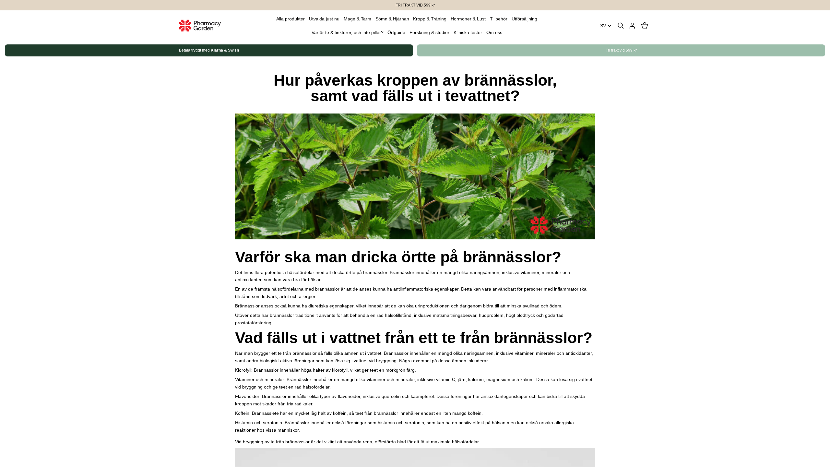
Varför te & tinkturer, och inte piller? (348, 32)
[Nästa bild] (644, 50)
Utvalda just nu (324, 18)
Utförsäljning (524, 18)
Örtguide (396, 32)
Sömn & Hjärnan (392, 18)
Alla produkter (290, 18)
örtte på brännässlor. (367, 272)
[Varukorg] (644, 25)
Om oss (494, 32)
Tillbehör (498, 18)
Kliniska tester (468, 32)
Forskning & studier (429, 32)
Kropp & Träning (429, 18)
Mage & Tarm (357, 18)
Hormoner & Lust (468, 18)
